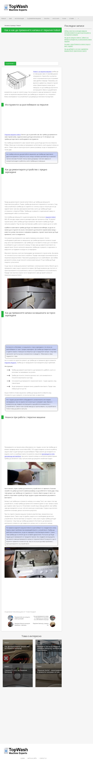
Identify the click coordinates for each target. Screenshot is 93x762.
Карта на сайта (32, 758)
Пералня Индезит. (11, 363)
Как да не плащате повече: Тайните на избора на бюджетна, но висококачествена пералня (78, 39)
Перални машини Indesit (13, 134)
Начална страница (10, 25)
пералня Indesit (51, 217)
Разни (64, 18)
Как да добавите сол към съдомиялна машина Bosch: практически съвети (76, 50)
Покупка (46, 18)
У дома (22, 758)
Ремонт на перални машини (42, 71)
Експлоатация (19, 18)
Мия (10, 18)
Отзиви (71, 18)
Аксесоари (55, 18)
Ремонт (3, 18)
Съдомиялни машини (34, 18)
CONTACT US (43, 758)
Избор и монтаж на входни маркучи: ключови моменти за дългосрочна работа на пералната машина (77, 33)
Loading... (8, 548)
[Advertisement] (31, 45)
